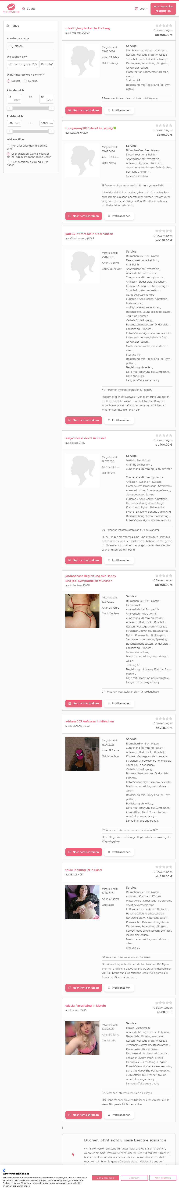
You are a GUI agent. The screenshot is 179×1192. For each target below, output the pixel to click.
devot (143, 59)
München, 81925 (80, 585)
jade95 (148, 389)
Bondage (152, 490)
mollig (130, 307)
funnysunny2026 (153, 185)
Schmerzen (146, 1057)
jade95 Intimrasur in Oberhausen (89, 234)
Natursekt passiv (157, 917)
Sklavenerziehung (146, 511)
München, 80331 (80, 726)
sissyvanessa (152, 529)
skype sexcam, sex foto (157, 333)
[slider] (10, 108)
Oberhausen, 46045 (82, 238)
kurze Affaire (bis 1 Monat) (141, 812)
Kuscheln (160, 50)
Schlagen (131, 1057)
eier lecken (141, 67)
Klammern (132, 507)
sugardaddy (152, 380)
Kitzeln (145, 1036)
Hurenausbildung (136, 503)
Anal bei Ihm (149, 260)
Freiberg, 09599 (80, 32)
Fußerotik (132, 298)
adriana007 (151, 830)
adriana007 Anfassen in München (89, 721)
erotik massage (157, 54)
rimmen (167, 468)
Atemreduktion (149, 290)
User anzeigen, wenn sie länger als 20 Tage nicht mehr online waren (29, 155)
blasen (136, 50)
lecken (130, 67)
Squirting (132, 316)
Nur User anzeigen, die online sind (27, 147)
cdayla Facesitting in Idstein (85, 1005)
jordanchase (151, 691)
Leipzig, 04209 (79, 132)
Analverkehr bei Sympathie (142, 159)
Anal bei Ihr (149, 154)
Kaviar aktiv (133, 1049)
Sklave (130, 511)
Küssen (130, 54)
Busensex (132, 324)
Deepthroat (133, 154)
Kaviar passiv (150, 1049)
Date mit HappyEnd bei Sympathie (147, 371)
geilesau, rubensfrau (147, 307)
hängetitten (145, 324)
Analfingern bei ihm (138, 464)
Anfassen (147, 50)
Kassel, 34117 (77, 442)
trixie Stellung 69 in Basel (83, 870)
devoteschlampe (158, 59)
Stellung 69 (133, 80)
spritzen (143, 316)
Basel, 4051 (77, 874)
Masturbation (134, 71)
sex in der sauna (160, 311)
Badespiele (145, 281)
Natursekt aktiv (135, 917)
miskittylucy (150, 98)
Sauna (146, 311)
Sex (128, 50)
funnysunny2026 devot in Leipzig (89, 128)
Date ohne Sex (135, 376)
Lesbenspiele (134, 303)
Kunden (33, 80)
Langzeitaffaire (135, 380)
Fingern (162, 63)
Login (143, 8)
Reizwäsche (163, 167)
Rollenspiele (133, 311)
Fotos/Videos (134, 333)
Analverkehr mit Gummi (141, 273)
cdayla (148, 1093)
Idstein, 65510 (78, 1010)
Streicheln (132, 59)
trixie (147, 957)
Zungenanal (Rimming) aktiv (143, 468)
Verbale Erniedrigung (139, 320)
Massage (142, 54)
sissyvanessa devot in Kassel (85, 438)
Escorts (15, 80)
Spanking (132, 171)
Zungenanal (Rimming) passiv (144, 277)
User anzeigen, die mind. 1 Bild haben (27, 164)
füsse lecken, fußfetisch (153, 298)
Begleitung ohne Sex (139, 367)
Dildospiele (133, 63)
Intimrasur (132, 337)
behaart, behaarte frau (154, 337)
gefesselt (164, 490)
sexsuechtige (156, 503)
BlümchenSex (134, 150)
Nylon (144, 507)
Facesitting (148, 63)
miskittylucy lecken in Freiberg (87, 28)
